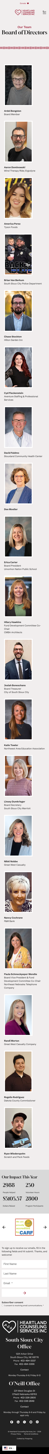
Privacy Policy (16, 1434)
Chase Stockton (13, 336)
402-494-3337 (28, 1360)
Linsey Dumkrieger (14, 801)
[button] (44, 12)
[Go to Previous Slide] (4, 1227)
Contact (24, 1369)
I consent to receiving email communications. (24, 1305)
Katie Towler (11, 745)
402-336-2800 (28, 1397)
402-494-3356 (27, 1364)
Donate (23, 3)
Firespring (28, 1439)
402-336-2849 (26, 1401)
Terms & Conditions (31, 1434)
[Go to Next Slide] (45, 1227)
